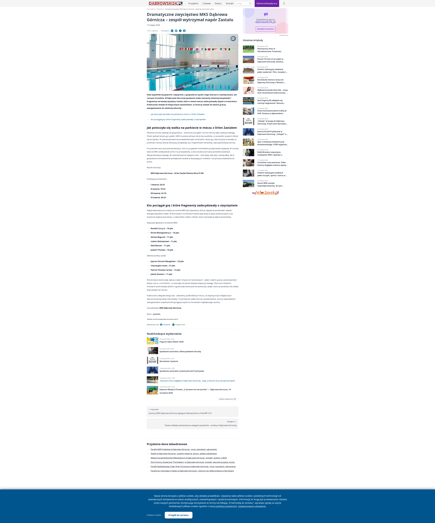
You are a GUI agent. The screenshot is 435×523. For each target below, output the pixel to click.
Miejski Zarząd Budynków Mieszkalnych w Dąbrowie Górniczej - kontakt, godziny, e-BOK (189, 458)
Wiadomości (160, 9)
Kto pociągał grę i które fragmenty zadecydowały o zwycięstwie (178, 119)
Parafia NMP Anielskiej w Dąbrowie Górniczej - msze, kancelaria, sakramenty (184, 449)
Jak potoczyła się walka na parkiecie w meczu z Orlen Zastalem (178, 114)
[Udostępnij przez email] (176, 30)
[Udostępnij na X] (180, 30)
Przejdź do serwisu (179, 515)
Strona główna (151, 9)
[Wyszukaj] (250, 3)
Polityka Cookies (154, 515)
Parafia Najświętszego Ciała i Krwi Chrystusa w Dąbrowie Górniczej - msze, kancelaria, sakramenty (193, 466)
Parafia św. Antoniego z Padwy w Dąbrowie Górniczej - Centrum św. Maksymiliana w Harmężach (192, 470)
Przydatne (193, 3)
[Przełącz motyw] (284, 3)
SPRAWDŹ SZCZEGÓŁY (265, 29)
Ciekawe (207, 3)
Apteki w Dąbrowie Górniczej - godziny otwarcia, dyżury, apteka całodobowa (184, 453)
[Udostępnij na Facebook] (184, 30)
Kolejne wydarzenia (226, 399)
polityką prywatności (226, 506)
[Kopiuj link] (172, 30)
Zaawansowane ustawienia (252, 506)
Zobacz (218, 3)
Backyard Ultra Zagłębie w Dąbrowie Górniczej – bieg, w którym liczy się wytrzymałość (197, 380)
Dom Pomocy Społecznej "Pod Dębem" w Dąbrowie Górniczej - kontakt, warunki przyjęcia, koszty (193, 462)
